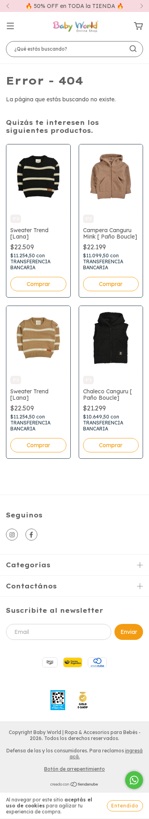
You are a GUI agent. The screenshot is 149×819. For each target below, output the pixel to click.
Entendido (125, 806)
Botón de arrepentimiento (74, 769)
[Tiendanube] (74, 785)
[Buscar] (133, 48)
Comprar (38, 284)
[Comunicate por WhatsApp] (134, 780)
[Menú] (10, 26)
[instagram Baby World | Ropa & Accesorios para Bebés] (12, 535)
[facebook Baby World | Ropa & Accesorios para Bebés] (31, 535)
